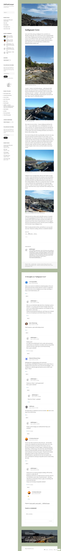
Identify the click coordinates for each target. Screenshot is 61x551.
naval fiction (32, 217)
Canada (42, 264)
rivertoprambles (33, 281)
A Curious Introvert (34, 438)
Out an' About (6, 97)
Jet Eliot (5, 111)
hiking (45, 264)
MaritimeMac (6, 103)
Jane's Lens (6, 101)
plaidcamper (8, 43)
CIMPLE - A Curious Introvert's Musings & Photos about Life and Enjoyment (9, 106)
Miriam (7, 39)
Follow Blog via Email (9, 65)
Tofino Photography (7, 114)
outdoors (26, 265)
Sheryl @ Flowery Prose (34, 358)
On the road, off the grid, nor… (9, 37)
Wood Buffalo (6, 24)
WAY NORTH (6, 109)
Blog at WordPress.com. (29, 548)
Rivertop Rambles (7, 113)
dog (44, 265)
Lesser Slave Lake (7, 28)
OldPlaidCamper (9, 4)
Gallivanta (31, 406)
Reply (27, 296)
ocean (50, 264)
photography (31, 265)
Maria (7, 35)
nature (47, 264)
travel (35, 265)
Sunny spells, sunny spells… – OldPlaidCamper (39, 503)
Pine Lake (5, 23)
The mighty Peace (7, 26)
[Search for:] (9, 12)
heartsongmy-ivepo (7, 93)
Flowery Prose (36, 362)
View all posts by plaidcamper (34, 257)
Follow (6, 76)
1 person (31, 350)
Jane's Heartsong (7, 99)
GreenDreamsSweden (8, 95)
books (39, 264)
